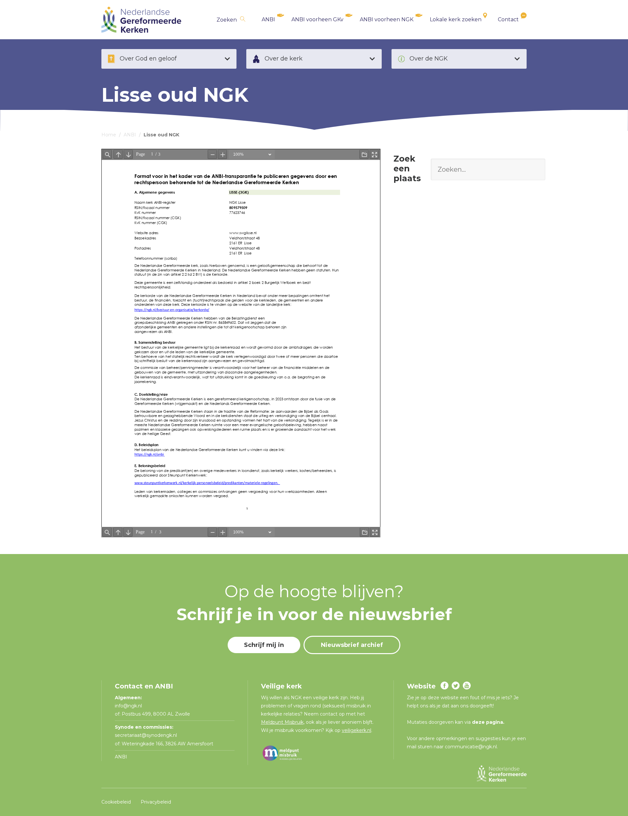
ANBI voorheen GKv (317, 19)
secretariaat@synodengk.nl (146, 735)
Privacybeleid (156, 802)
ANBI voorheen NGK (386, 19)
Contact (508, 19)
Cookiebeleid (116, 802)
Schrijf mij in (264, 645)
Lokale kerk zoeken (455, 19)
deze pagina (487, 722)
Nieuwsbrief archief (352, 645)
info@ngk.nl (129, 706)
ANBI (268, 19)
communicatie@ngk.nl (471, 747)
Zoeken (227, 20)
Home (108, 135)
